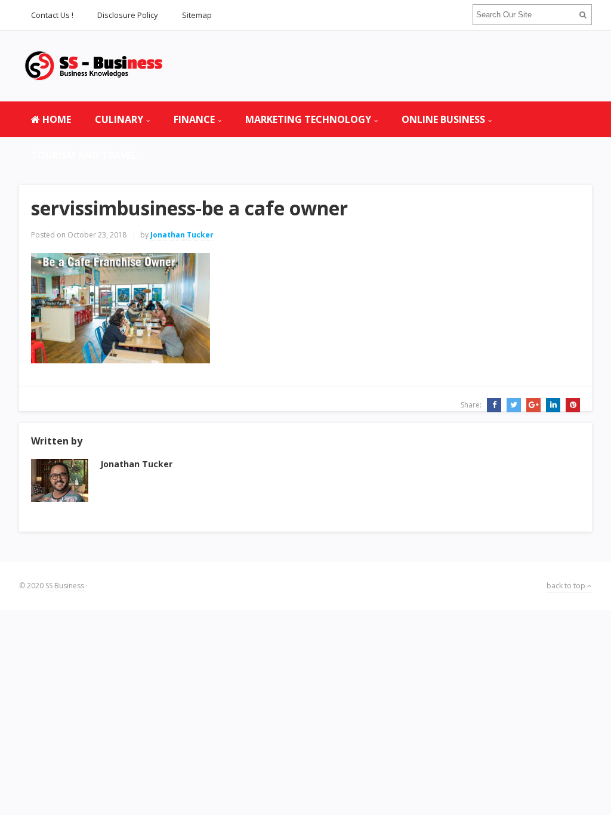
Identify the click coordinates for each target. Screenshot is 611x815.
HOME (55, 119)
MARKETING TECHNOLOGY (308, 119)
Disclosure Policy (127, 15)
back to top (567, 586)
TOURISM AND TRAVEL (84, 155)
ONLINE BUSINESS (443, 119)
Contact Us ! (52, 15)
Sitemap (197, 15)
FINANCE (194, 119)
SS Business (64, 586)
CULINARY (119, 119)
